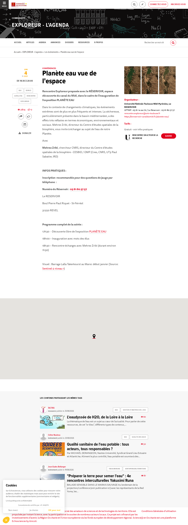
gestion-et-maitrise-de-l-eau (134, 410)
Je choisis (34, 510)
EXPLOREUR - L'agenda (40, 25)
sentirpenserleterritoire (135, 469)
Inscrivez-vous (178, 4)
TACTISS (51, 408)
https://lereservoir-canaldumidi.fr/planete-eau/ (146, 116)
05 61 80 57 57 (78, 189)
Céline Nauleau (54, 435)
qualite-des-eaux (139, 437)
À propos (98, 42)
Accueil (17, 42)
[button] (6, 520)
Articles (30, 42)
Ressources (84, 42)
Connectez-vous (158, 4)
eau (20, 91)
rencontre (31, 96)
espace (28, 91)
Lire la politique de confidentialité (19, 500)
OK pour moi (54, 510)
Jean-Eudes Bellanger (57, 466)
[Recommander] (29, 116)
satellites (18, 96)
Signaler (26, 133)
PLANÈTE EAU (97, 231)
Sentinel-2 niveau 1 (53, 268)
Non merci (13, 510)
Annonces (55, 42)
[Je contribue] (142, 4)
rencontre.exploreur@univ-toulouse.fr (142, 113)
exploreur (25, 101)
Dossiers (69, 42)
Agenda (42, 42)
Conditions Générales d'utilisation (159, 511)
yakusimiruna (114, 469)
